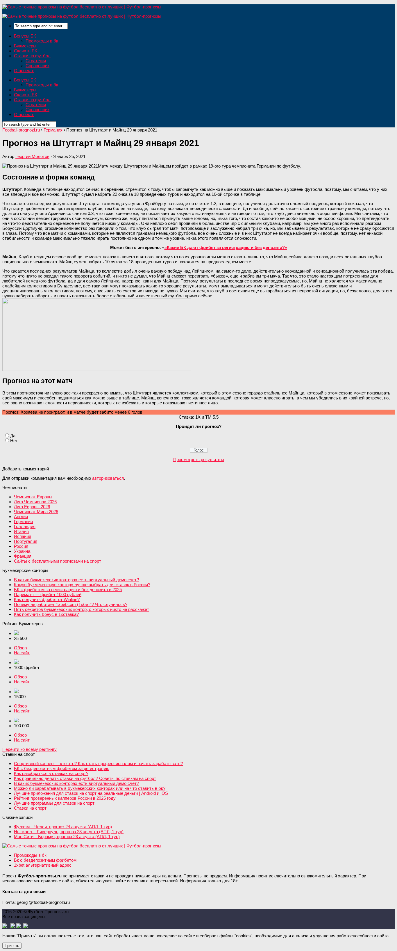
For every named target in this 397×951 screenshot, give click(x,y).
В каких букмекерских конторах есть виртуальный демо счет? (76, 579)
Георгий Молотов (32, 156)
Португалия (25, 541)
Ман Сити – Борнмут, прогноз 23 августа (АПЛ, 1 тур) (67, 836)
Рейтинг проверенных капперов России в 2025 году (65, 798)
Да (12, 435)
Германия (23, 521)
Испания (22, 536)
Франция (22, 556)
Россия (21, 546)
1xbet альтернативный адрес (42, 865)
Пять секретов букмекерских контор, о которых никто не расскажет (81, 609)
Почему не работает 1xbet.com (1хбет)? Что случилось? (70, 604)
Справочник (37, 65)
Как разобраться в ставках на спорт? (51, 773)
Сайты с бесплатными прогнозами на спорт (57, 561)
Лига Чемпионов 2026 (35, 501)
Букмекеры (25, 45)
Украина (22, 551)
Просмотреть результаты (198, 459)
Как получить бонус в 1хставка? (46, 614)
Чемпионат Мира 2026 (36, 511)
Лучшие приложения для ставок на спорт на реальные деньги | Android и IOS (91, 793)
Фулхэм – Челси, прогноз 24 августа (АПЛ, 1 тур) (63, 826)
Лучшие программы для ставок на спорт (54, 803)
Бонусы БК (25, 35)
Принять (12, 945)
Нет (14, 440)
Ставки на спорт (30, 808)
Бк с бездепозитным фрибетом (45, 860)
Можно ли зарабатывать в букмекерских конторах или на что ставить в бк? (89, 788)
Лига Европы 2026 (32, 506)
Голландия (24, 526)
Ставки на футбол (32, 55)
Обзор (20, 647)
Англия (21, 516)
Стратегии (36, 60)
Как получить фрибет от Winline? (47, 599)
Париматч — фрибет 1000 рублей (47, 594)
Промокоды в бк (42, 40)
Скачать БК (25, 50)
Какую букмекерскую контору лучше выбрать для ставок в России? (82, 584)
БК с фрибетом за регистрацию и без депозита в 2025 (68, 589)
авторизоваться (108, 478)
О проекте (24, 70)
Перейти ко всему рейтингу (29, 749)
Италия (21, 531)
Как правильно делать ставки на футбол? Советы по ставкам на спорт (85, 778)
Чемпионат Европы (33, 496)
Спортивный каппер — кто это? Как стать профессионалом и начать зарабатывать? (98, 763)
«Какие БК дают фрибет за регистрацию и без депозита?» (225, 247)
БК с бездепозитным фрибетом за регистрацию (61, 768)
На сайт (22, 652)
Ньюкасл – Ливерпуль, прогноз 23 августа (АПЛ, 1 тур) (69, 831)
